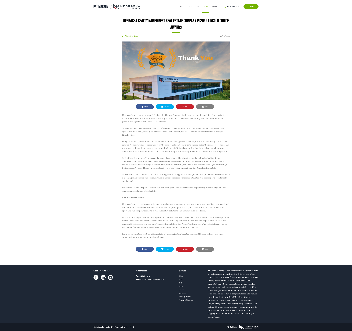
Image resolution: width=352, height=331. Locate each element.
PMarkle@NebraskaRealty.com (151, 279)
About (214, 6)
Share (146, 107)
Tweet (166, 107)
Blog (206, 6)
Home (181, 6)
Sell (197, 6)
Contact (251, 6)
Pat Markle (101, 6)
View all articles (131, 36)
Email (206, 107)
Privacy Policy (185, 297)
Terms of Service (186, 300)
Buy (190, 6)
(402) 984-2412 (233, 6)
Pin (186, 107)
